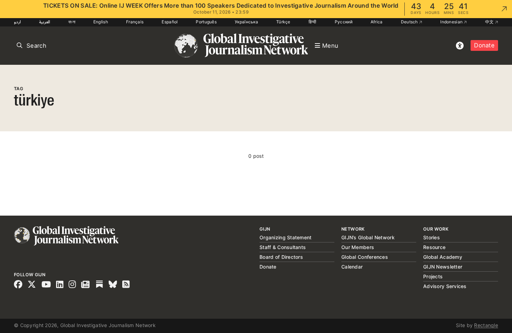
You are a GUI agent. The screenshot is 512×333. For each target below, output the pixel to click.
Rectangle (486, 325)
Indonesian (452, 21)
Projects (433, 276)
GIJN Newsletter (442, 267)
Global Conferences (364, 257)
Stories (431, 237)
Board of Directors (281, 257)
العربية (44, 21)
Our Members (357, 247)
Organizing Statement (285, 237)
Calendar (352, 267)
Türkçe (283, 21)
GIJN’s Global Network (368, 237)
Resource (434, 247)
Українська (246, 21)
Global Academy (442, 257)
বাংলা (71, 21)
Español (170, 21)
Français (134, 21)
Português (206, 21)
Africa (377, 21)
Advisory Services (445, 286)
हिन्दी (313, 21)
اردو (17, 21)
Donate (484, 45)
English (100, 21)
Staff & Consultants (282, 247)
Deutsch (410, 21)
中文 (490, 21)
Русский (343, 21)
